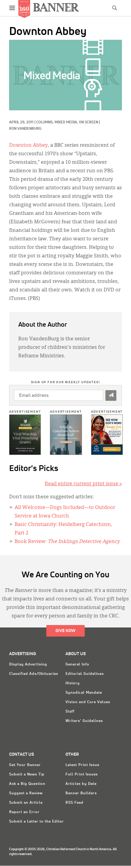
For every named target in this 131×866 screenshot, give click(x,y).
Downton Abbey (28, 145)
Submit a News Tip (26, 774)
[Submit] (110, 395)
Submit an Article (26, 803)
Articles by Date (81, 784)
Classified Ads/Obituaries (33, 674)
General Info (77, 664)
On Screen (88, 122)
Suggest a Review (26, 793)
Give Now (65, 631)
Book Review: (67, 541)
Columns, (45, 122)
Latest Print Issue (82, 765)
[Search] (114, 8)
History (73, 683)
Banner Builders (81, 793)
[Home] (56, 7)
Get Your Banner (25, 765)
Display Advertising (28, 664)
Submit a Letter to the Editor (36, 821)
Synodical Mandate (84, 693)
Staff (70, 711)
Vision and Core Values (88, 702)
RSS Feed (74, 803)
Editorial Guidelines (85, 674)
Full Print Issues (82, 774)
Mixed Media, (67, 122)
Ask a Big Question (27, 784)
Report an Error (24, 812)
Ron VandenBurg (25, 129)
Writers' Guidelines (84, 721)
